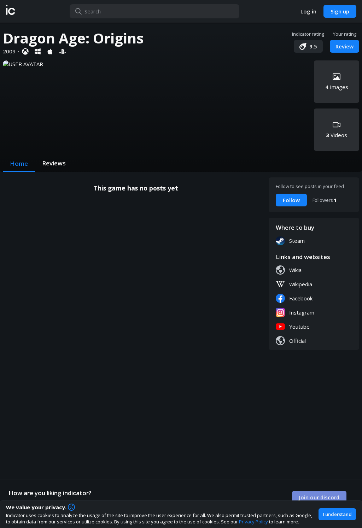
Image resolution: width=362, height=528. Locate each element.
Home (19, 163)
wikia (295, 270)
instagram (301, 312)
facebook (301, 298)
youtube (299, 326)
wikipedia (300, 284)
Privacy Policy (253, 521)
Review (344, 46)
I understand (337, 514)
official (297, 340)
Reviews (54, 163)
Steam (297, 240)
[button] (10, 11)
